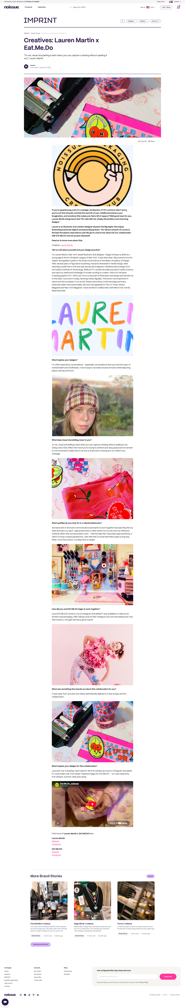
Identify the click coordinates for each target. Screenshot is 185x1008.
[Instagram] (21, 995)
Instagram (56, 844)
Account (37, 968)
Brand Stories (35, 33)
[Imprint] (40, 20)
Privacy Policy (143, 982)
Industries (42, 7)
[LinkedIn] (38, 995)
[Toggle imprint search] (122, 21)
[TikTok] (29, 995)
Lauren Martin (66, 245)
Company (7, 968)
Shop (66, 968)
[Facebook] (25, 995)
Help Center (160, 1)
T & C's (165, 995)
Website (55, 841)
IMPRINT (27, 33)
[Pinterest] (34, 995)
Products (28, 7)
